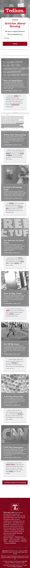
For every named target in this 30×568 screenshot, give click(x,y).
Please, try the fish (17, 566)
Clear (15, 44)
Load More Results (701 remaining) (15, 482)
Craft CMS (24, 561)
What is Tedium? (8, 537)
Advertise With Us (14, 541)
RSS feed (23, 541)
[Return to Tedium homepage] (15, 10)
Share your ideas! (15, 539)
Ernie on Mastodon (10, 543)
